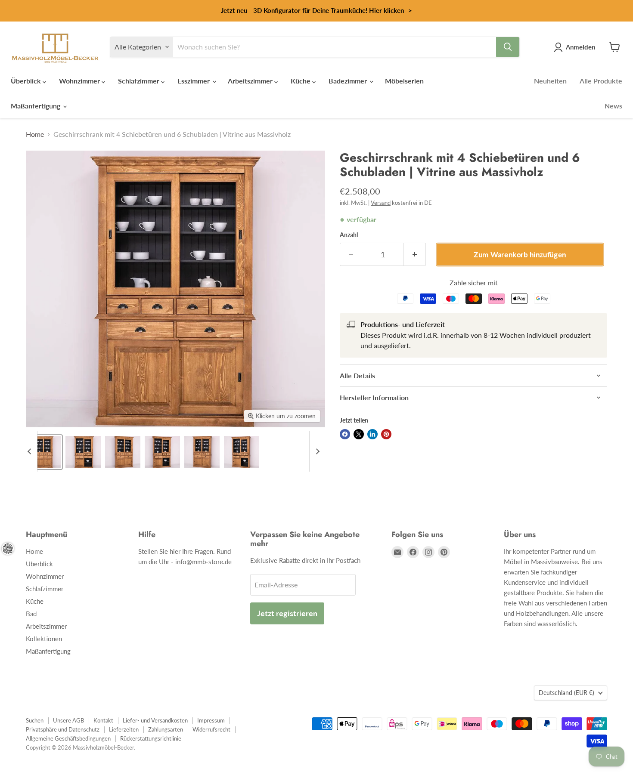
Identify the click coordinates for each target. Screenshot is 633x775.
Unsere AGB (68, 720)
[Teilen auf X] (359, 434)
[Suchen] (507, 47)
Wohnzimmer (80, 81)
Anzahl (349, 235)
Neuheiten (550, 81)
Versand (381, 202)
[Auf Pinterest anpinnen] (386, 434)
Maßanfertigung (36, 106)
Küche (301, 81)
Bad (31, 614)
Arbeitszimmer (251, 81)
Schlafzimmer (139, 81)
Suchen (34, 720)
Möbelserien (404, 81)
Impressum (211, 720)
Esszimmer (194, 81)
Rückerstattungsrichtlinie (150, 738)
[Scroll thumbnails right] (316, 451)
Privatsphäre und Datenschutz (62, 729)
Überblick (27, 81)
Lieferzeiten (124, 729)
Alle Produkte (601, 81)
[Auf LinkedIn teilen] (372, 434)
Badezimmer (349, 81)
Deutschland (566, 692)
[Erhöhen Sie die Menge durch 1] (415, 254)
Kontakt (103, 720)
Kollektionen (44, 638)
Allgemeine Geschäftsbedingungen (68, 738)
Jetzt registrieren (287, 613)
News (613, 106)
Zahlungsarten (165, 729)
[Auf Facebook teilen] (345, 434)
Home (35, 134)
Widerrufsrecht (211, 729)
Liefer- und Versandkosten (155, 720)
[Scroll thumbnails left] (30, 451)
